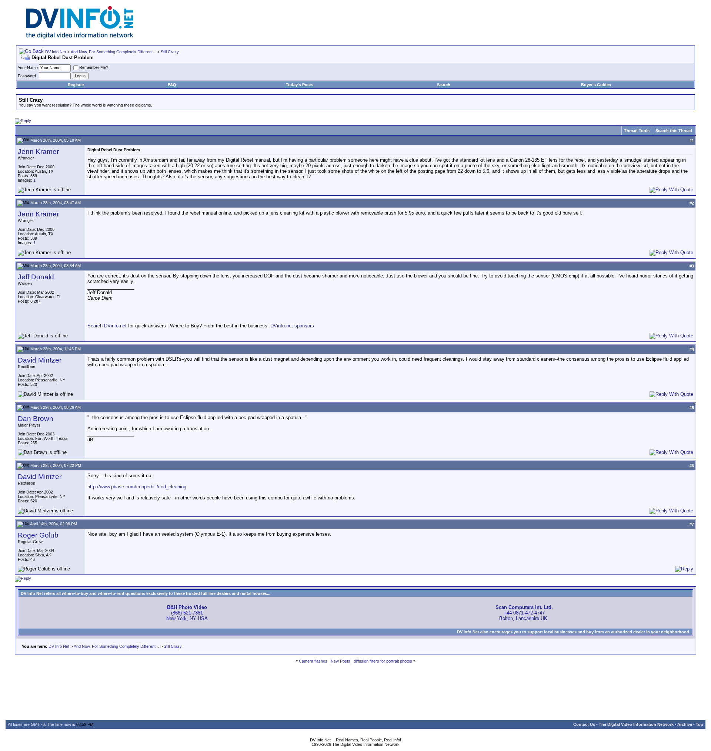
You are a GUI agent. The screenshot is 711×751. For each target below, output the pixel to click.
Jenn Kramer (38, 151)
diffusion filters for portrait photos (383, 661)
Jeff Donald (36, 277)
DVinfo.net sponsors (292, 326)
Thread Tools (637, 130)
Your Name (28, 67)
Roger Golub (38, 535)
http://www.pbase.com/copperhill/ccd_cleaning (136, 486)
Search (443, 84)
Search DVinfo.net (107, 326)
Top (699, 724)
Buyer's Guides (596, 84)
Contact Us (584, 724)
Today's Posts (299, 84)
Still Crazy (170, 52)
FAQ (172, 84)
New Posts (340, 661)
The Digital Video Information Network (636, 724)
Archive (684, 724)
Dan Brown (35, 418)
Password (27, 76)
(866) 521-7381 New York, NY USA (187, 612)
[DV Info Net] (79, 37)
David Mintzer (39, 360)
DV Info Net (55, 52)
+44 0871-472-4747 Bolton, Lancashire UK (524, 612)
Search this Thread (673, 130)
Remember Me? (93, 67)
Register (76, 84)
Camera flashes (313, 661)
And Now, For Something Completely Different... (113, 52)
